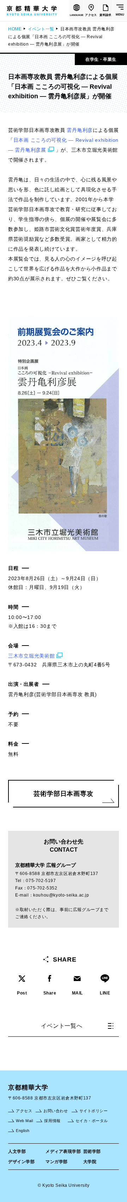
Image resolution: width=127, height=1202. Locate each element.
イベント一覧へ (62, 1026)
